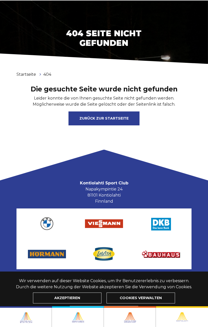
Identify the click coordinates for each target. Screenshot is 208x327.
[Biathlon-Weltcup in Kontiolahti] (78, 316)
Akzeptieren (67, 298)
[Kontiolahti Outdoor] (182, 316)
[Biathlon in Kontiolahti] (26, 316)
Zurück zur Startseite (104, 118)
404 (47, 74)
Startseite (26, 74)
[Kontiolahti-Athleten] (130, 316)
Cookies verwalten (141, 298)
